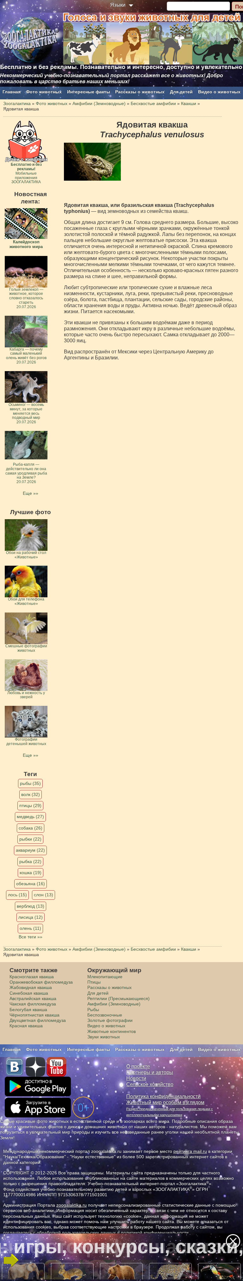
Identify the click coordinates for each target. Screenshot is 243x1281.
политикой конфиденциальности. (155, 1232)
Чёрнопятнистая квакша (34, 1014)
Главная (12, 91)
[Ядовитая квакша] (92, 162)
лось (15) (17, 894)
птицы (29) (30, 805)
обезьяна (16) (30, 883)
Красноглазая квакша (31, 976)
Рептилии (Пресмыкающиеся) (118, 998)
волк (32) (30, 794)
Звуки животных (103, 1036)
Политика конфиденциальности (163, 1096)
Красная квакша (26, 1025)
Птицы (94, 982)
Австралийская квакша (32, 998)
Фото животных (44, 91)
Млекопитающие (104, 976)
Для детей (181, 91)
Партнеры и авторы (149, 1072)
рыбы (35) (30, 783)
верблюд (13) (30, 906)
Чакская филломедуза (32, 1003)
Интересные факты (88, 91)
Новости (136, 1078)
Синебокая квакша (28, 993)
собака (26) (30, 827)
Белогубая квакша (28, 1009)
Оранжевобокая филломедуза (41, 982)
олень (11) (30, 928)
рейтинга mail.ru (190, 1151)
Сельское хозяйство (149, 1084)
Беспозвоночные (104, 1014)
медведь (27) (30, 816)
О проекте (138, 1066)
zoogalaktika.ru (71, 1205)
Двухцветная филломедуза (37, 1020)
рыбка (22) (30, 861)
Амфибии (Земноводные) (113, 1003)
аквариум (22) (30, 850)
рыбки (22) (30, 839)
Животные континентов (111, 1031)
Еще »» (30, 493)
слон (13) (43, 894)
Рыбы (93, 1009)
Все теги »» (30, 936)
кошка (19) (30, 872)
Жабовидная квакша (30, 987)
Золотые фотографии (110, 1020)
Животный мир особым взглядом (165, 1102)
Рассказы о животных (140, 91)
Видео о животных (219, 91)
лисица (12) (30, 917)
